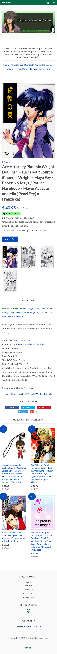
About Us (29, 586)
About (14, 64)
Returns (9, 68)
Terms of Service (38, 68)
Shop (21, 64)
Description (27, 300)
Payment (38, 64)
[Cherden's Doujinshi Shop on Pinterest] (28, 612)
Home (6, 48)
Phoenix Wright (18, 394)
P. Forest (6, 162)
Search (28, 582)
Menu (8, 2)
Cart (52, 2)
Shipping (48, 64)
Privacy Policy (21, 68)
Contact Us (28, 589)
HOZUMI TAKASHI (35, 344)
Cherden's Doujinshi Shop (36, 638)
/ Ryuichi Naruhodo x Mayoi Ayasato (27, 312)
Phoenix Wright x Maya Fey (32, 308)
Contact (29, 64)
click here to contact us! (31, 626)
